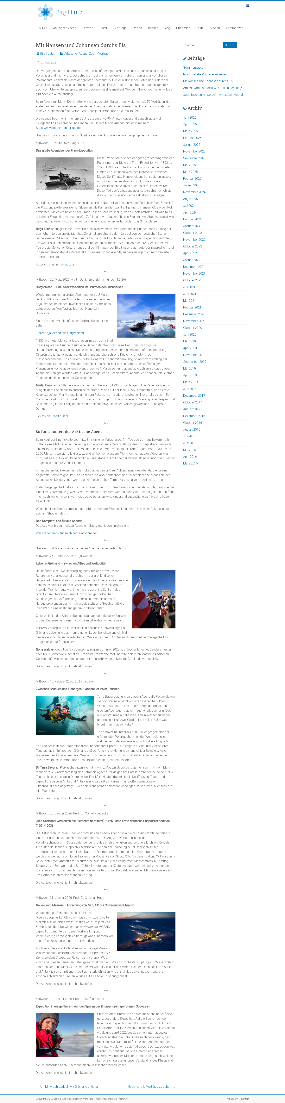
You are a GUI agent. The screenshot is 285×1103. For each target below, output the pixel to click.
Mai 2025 (189, 165)
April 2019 (190, 375)
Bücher (153, 28)
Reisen (137, 28)
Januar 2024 (191, 226)
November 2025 (194, 151)
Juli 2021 (189, 287)
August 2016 (191, 429)
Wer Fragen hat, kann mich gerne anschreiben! (67, 533)
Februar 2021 (192, 307)
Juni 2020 (189, 334)
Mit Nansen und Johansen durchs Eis (208, 81)
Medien (215, 28)
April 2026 (190, 124)
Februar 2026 (192, 138)
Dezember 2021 (194, 267)
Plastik (103, 28)
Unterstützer (234, 28)
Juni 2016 (189, 443)
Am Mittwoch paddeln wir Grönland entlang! (67, 1086)
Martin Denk (61, 416)
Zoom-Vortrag (99, 53)
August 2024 (191, 199)
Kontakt (245, 1099)
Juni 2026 (189, 117)
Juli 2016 (189, 436)
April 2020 (190, 348)
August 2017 (191, 409)
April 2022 (190, 253)
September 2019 (194, 362)
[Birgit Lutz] (60, 4)
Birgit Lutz (47, 53)
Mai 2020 (189, 341)
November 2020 (194, 321)
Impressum (232, 1099)
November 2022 (194, 239)
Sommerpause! (193, 67)
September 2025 (194, 158)
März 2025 (190, 172)
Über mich (183, 28)
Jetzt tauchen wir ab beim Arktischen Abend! (213, 95)
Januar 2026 (191, 144)
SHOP (43, 28)
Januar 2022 (191, 260)
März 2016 (190, 463)
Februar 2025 (192, 178)
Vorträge (121, 28)
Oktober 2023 (192, 233)
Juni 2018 (189, 389)
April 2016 (190, 456)
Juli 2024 (189, 206)
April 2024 (190, 212)
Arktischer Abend (64, 28)
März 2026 (190, 131)
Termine (87, 28)
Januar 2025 (191, 185)
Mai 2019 (189, 368)
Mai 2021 (189, 300)
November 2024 (194, 192)
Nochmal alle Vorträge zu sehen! (151, 1086)
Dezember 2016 (194, 416)
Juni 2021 (189, 294)
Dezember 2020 (194, 314)
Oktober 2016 (192, 423)
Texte (200, 28)
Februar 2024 (192, 219)
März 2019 (190, 382)
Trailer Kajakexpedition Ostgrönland (60, 333)
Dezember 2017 (194, 395)
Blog (167, 28)
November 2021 (194, 273)
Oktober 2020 (192, 328)
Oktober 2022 (192, 246)
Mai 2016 (189, 450)
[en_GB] (247, 6)
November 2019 (194, 355)
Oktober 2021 (192, 280)
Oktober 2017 (192, 402)
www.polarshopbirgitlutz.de (62, 128)
